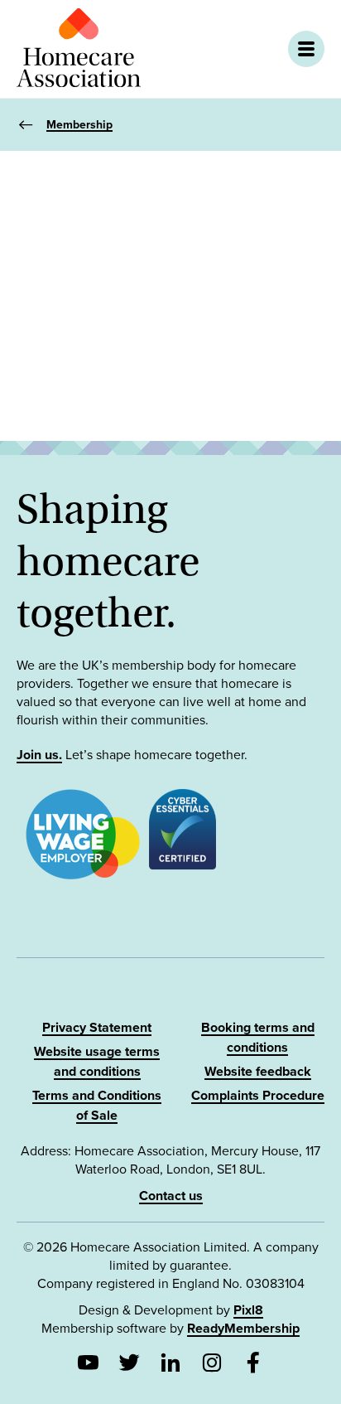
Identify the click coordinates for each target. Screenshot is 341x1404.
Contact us (171, 1196)
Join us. (39, 755)
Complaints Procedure (257, 1095)
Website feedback (257, 1071)
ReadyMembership (243, 1328)
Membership (79, 125)
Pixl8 (248, 1310)
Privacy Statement (96, 1027)
